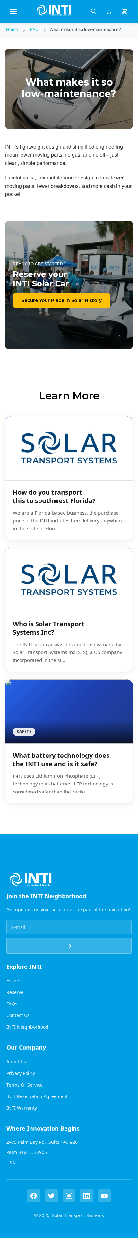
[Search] (94, 11)
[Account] (109, 11)
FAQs (11, 1004)
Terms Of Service (24, 1085)
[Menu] (13, 11)
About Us (16, 1062)
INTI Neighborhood (27, 1027)
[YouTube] (104, 1195)
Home (12, 29)
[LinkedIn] (86, 1195)
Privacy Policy (20, 1073)
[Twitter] (51, 1195)
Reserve (14, 992)
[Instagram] (69, 1195)
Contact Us (18, 1015)
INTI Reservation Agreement (37, 1096)
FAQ (34, 29)
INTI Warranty (21, 1108)
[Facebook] (33, 1195)
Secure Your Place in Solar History (62, 300)
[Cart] (124, 11)
